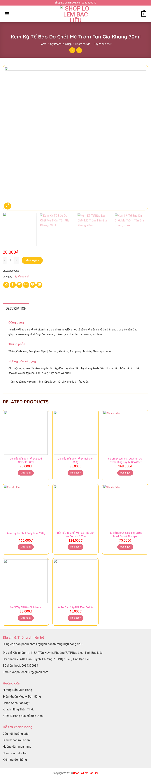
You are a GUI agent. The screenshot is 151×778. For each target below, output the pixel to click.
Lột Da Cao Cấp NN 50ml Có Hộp (75, 607)
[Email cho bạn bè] (26, 285)
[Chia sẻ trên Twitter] (19, 285)
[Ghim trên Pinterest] (33, 285)
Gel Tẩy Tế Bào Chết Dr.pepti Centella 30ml (26, 460)
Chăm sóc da (82, 44)
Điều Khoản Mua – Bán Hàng (22, 696)
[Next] (140, 137)
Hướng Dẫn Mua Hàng (17, 690)
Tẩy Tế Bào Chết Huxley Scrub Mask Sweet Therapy (125, 534)
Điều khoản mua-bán (16, 740)
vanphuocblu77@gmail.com (30, 672)
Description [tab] (16, 308)
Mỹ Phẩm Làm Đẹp (61, 44)
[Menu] (7, 13)
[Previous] (10, 137)
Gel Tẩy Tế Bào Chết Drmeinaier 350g (75, 460)
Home (42, 44)
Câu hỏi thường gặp (16, 733)
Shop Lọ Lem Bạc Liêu (86, 773)
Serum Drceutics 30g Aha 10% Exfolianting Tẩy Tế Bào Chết (125, 460)
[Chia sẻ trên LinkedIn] (39, 285)
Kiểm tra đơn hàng (15, 759)
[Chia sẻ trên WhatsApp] (6, 285)
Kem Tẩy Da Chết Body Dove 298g (25, 533)
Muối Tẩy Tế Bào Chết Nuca (25, 607)
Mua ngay (32, 260)
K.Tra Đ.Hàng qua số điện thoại (23, 716)
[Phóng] (7, 206)
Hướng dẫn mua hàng (17, 746)
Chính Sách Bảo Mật (16, 703)
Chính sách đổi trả (15, 753)
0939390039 (30, 665)
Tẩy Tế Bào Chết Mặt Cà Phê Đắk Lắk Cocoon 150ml (75, 534)
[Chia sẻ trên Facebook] (13, 285)
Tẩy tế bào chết (103, 44)
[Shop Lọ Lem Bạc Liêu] (75, 14)
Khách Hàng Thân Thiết (18, 709)
